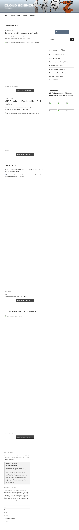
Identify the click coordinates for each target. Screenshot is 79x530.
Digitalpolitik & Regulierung (57, 69)
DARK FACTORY (12, 165)
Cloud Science (19, 5)
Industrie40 (26, 109)
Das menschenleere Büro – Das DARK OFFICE (18, 296)
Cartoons (12, 15)
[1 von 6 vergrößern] (55, 104)
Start (6, 15)
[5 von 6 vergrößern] (67, 111)
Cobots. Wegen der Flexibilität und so (20, 311)
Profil (18, 15)
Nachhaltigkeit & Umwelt (56, 76)
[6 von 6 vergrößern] (76, 111)
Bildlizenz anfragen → (25, 90)
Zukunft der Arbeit (54, 58)
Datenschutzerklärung (9, 518)
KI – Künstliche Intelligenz (56, 55)
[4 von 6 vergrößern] (59, 111)
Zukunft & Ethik (53, 80)
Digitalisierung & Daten (55, 65)
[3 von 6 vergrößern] (72, 104)
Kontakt (25, 15)
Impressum (32, 15)
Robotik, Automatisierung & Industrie (60, 62)
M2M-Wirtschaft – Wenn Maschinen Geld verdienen (22, 102)
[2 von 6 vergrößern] (64, 104)
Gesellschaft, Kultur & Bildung (57, 73)
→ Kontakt (13, 487)
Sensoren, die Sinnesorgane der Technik (22, 32)
